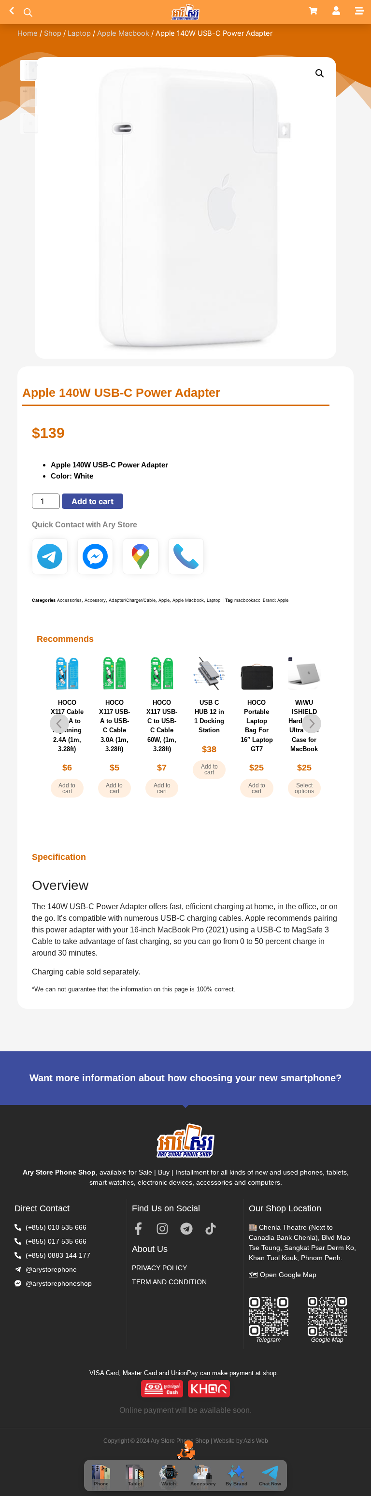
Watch (168, 1483)
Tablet (135, 1483)
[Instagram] (162, 1228)
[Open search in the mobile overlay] (28, 12)
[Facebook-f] (138, 1228)
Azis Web (255, 1441)
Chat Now (270, 1483)
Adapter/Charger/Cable (132, 600)
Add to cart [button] (66, 788)
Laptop (79, 33)
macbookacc (247, 600)
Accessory (203, 1483)
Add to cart (92, 501)
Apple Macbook (123, 33)
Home (27, 33)
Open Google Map (288, 1274)
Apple (164, 600)
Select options (257, 788)
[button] (319, 73)
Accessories (69, 600)
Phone (101, 1483)
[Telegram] (186, 1228)
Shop (52, 33)
